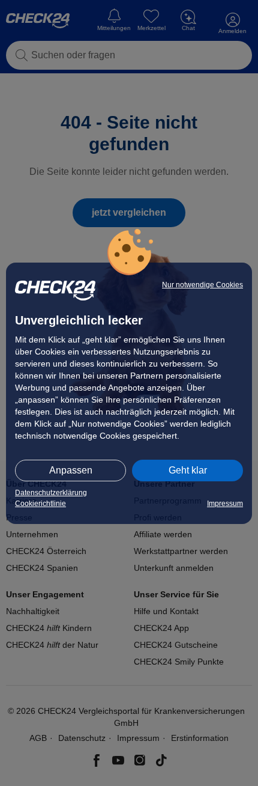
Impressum (225, 503)
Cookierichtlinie (40, 503)
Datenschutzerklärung (51, 493)
